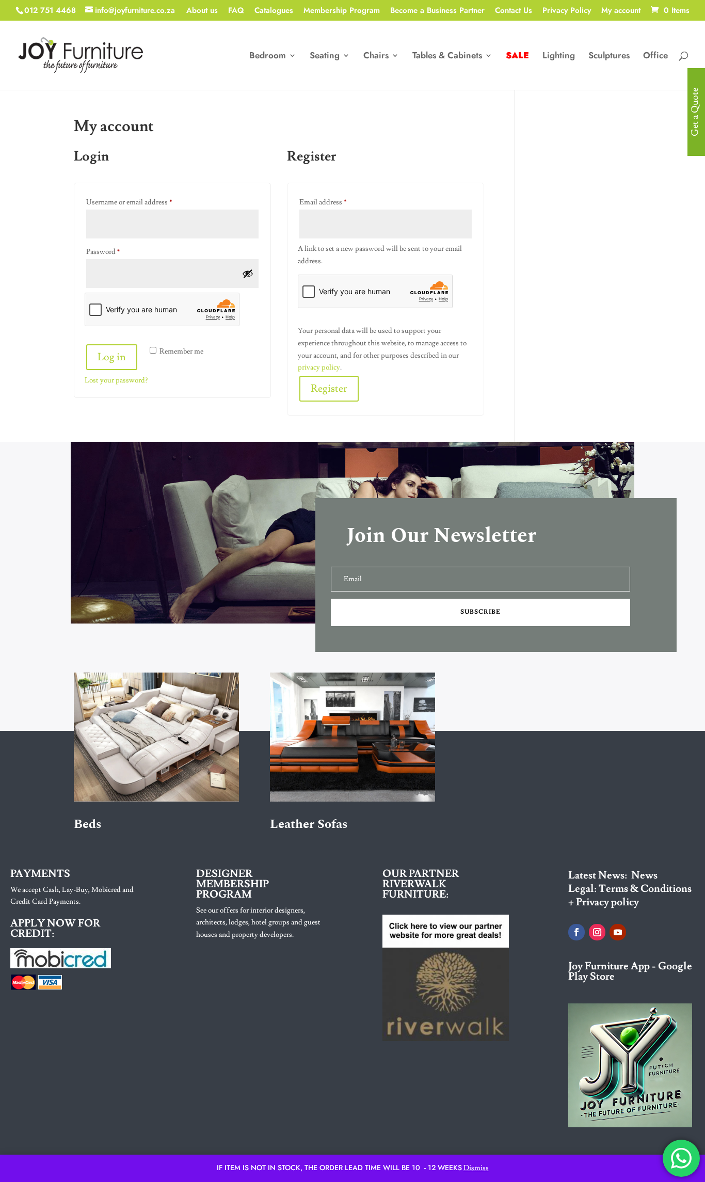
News (644, 875)
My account (620, 11)
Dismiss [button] (476, 1168)
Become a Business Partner (437, 11)
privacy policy (319, 367)
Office (655, 56)
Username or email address (142, 202)
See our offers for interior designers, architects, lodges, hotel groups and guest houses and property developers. (258, 923)
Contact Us (513, 11)
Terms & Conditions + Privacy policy (630, 895)
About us (202, 11)
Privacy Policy (566, 11)
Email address (336, 202)
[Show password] (247, 273)
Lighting (558, 56)
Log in (112, 357)
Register (329, 388)
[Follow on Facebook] (576, 932)
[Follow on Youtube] (618, 932)
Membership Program (341, 11)
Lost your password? (116, 380)
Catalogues (273, 11)
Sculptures (609, 56)
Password (116, 252)
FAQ (236, 11)
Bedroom (267, 56)
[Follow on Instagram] (597, 932)
